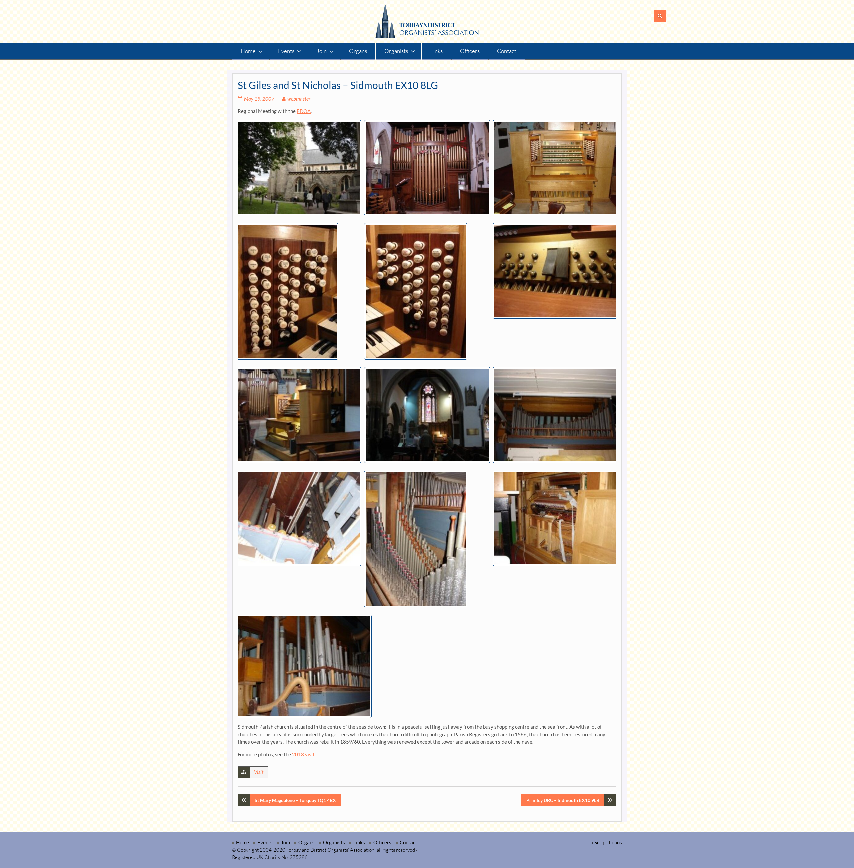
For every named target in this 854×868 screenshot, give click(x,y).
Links (436, 50)
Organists (396, 50)
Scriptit (602, 842)
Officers (470, 50)
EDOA (304, 111)
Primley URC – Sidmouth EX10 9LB (562, 800)
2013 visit (303, 754)
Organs (358, 50)
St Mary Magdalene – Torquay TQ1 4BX (295, 800)
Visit (258, 772)
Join (322, 50)
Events (286, 50)
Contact (506, 50)
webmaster (298, 99)
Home (248, 50)
